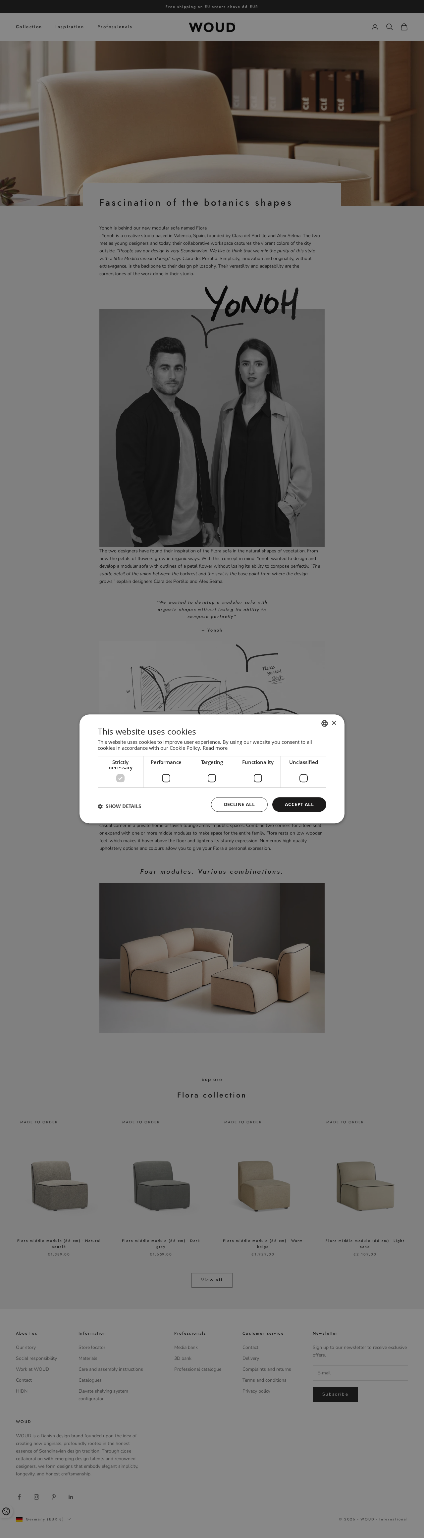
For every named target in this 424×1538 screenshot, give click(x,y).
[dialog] (212, 768)
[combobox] (324, 723)
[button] (119, 806)
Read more (215, 747)
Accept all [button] (299, 804)
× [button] (333, 723)
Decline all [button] (239, 804)
